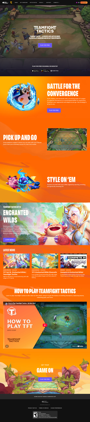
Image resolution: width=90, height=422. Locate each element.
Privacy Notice (32, 408)
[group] (45, 266)
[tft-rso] (11, 3)
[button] (45, 29)
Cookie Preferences (56, 408)
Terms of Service (44, 408)
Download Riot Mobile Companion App (45, 396)
